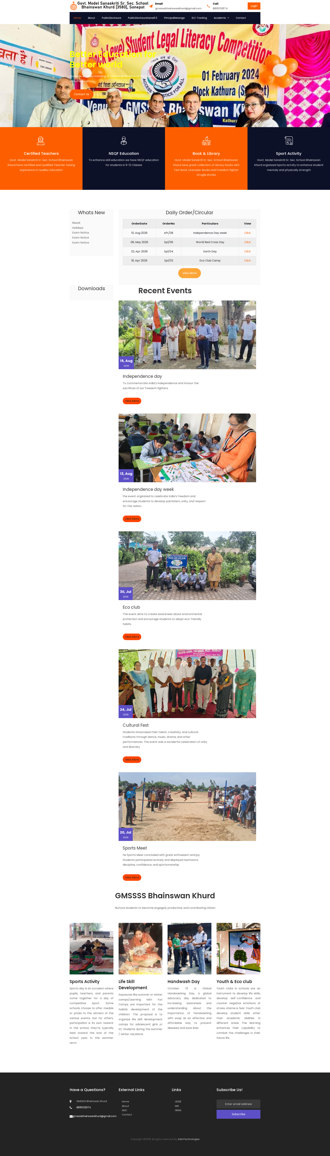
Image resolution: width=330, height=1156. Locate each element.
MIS (177, 1106)
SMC (124, 1110)
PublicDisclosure (111, 18)
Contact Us (81, 94)
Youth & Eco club (234, 981)
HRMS (178, 1110)
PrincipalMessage (174, 18)
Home (77, 18)
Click (247, 233)
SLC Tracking (199, 18)
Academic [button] (220, 18)
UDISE (178, 1101)
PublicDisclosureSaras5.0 (142, 18)
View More (190, 273)
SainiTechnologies (189, 1139)
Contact (241, 18)
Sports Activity (85, 981)
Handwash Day (184, 981)
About (91, 18)
